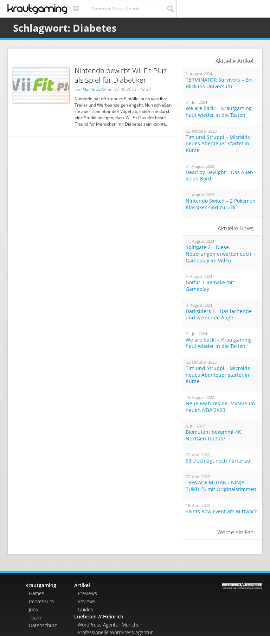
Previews (87, 593)
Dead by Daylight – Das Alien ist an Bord (219, 175)
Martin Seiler (95, 89)
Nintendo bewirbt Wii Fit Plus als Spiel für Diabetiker (121, 75)
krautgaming (37, 9)
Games (36, 593)
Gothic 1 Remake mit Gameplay (210, 285)
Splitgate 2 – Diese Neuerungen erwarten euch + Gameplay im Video (221, 253)
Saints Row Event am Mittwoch (222, 511)
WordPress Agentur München (110, 624)
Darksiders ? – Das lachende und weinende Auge (219, 314)
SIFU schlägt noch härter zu (218, 461)
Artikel (82, 585)
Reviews (86, 601)
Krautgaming (40, 585)
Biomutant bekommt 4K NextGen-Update (213, 435)
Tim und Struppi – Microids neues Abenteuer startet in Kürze (218, 143)
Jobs (33, 609)
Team (35, 617)
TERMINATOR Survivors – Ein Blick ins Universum (219, 83)
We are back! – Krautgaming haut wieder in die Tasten (219, 111)
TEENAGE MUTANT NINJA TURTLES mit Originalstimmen (221, 485)
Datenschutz (43, 625)
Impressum (41, 601)
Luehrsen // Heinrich (98, 616)
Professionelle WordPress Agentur (115, 632)
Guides (85, 609)
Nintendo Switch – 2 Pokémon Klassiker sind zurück (221, 204)
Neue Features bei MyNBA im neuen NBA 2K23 (220, 406)
